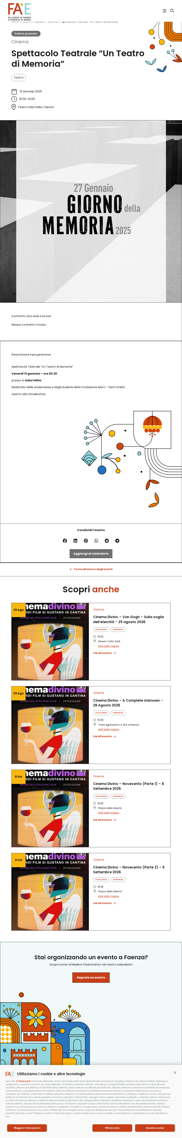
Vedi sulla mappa (108, 646)
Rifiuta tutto (112, 1127)
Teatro (19, 77)
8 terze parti (23, 1081)
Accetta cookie (155, 1127)
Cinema (20, 42)
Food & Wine (101, 629)
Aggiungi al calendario (91, 554)
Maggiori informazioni (27, 1127)
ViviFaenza (118, 629)
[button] (174, 1072)
